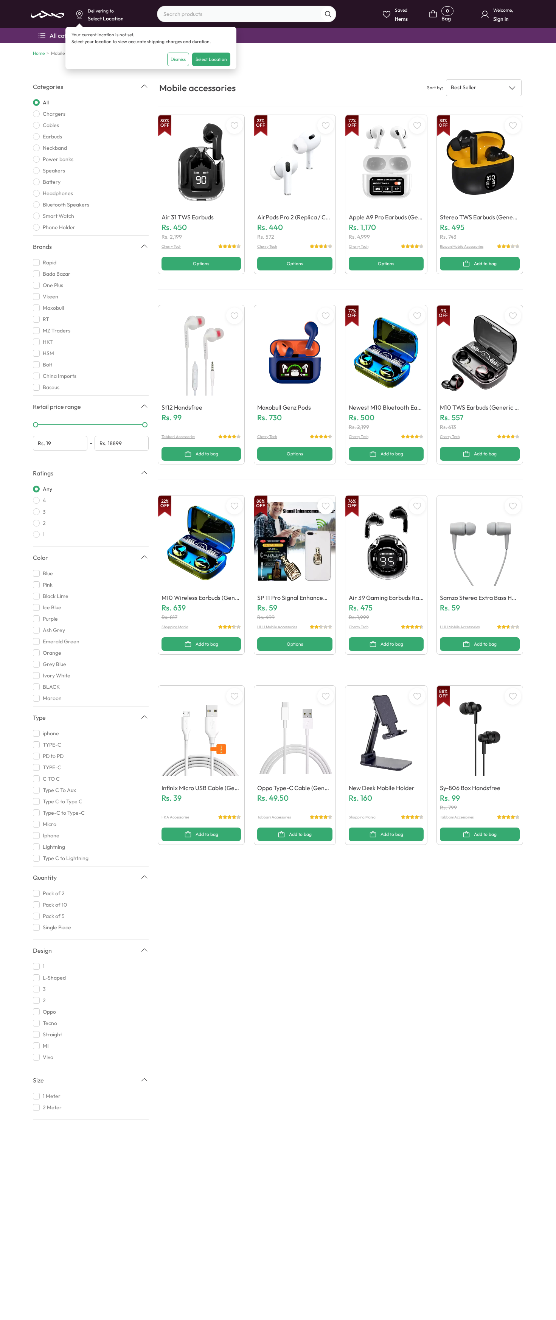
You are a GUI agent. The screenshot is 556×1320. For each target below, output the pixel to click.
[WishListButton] (234, 125)
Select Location (211, 59)
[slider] (35, 424)
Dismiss (178, 59)
